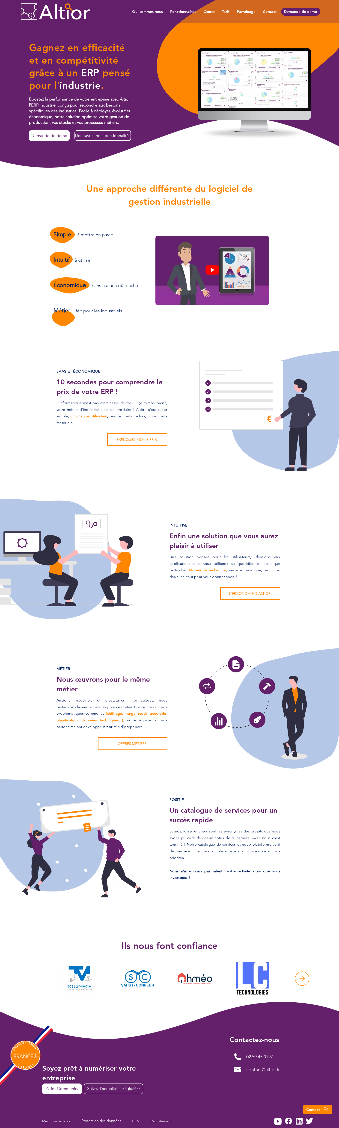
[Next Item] (302, 978)
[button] (317, 1109)
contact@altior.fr (263, 1069)
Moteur (195, 570)
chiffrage (114, 713)
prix (79, 416)
